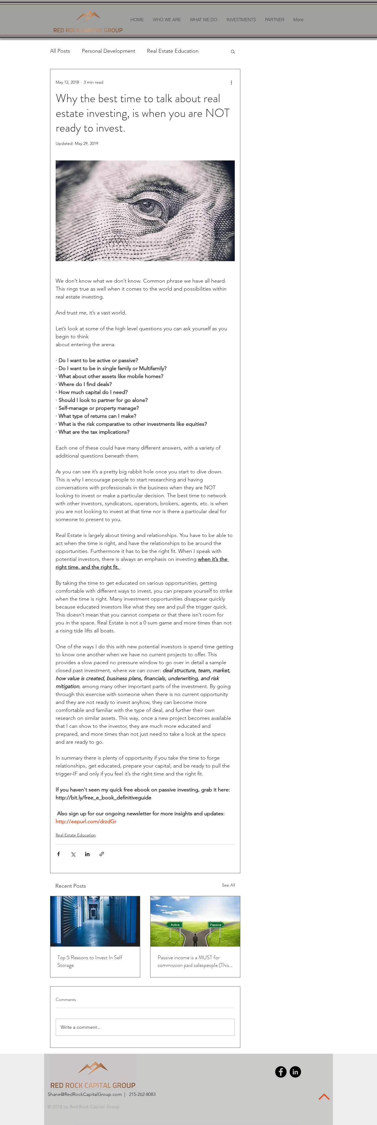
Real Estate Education (173, 51)
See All (228, 885)
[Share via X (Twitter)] (73, 854)
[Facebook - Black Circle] (281, 1072)
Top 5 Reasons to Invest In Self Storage (89, 961)
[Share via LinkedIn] (87, 854)
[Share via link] (102, 854)
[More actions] (231, 82)
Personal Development (108, 51)
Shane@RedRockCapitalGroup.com (85, 1094)
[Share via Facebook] (58, 854)
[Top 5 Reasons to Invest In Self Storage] (95, 921)
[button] (233, 51)
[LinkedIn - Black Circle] (295, 1072)
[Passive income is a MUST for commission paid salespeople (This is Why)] (195, 921)
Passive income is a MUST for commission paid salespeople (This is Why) (193, 961)
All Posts (60, 51)
